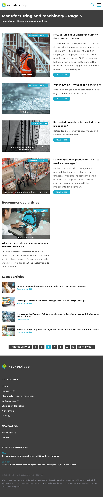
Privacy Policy (8, 486)
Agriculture (8, 411)
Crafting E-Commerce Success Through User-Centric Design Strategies (52, 300)
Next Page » (85, 347)
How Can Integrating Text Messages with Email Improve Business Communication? (58, 329)
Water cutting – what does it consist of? (77, 84)
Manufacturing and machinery (18, 396)
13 (73, 347)
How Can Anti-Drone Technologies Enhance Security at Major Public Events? (39, 464)
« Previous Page (20, 347)
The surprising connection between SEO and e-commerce (30, 456)
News (5, 386)
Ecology (6, 416)
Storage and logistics (13, 406)
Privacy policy (9, 432)
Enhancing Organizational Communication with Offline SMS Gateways (51, 286)
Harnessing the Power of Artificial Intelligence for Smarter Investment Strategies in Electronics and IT (58, 315)
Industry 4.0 (8, 391)
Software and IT (10, 401)
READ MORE (61, 75)
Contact (6, 437)
